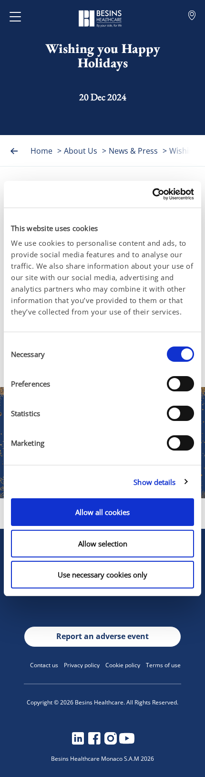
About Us (80, 151)
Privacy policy (82, 665)
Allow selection (102, 543)
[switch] (180, 383)
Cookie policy (122, 665)
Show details (154, 482)
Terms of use (163, 665)
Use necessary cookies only (102, 574)
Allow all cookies (102, 512)
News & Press (133, 151)
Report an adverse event (102, 636)
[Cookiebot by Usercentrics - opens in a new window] (152, 194)
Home (41, 151)
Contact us (44, 665)
